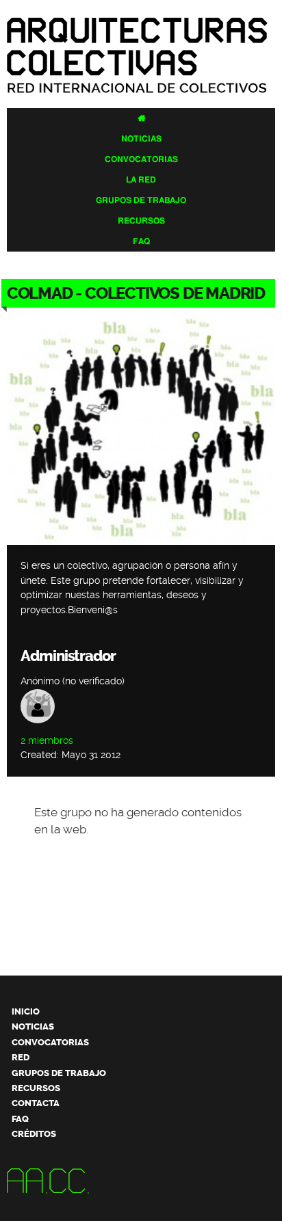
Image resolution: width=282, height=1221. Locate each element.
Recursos (141, 221)
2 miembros (47, 741)
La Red (141, 180)
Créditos (34, 1134)
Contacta (36, 1103)
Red (20, 1057)
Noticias (141, 139)
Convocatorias (141, 159)
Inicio (26, 1011)
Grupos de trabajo (141, 200)
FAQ (141, 241)
